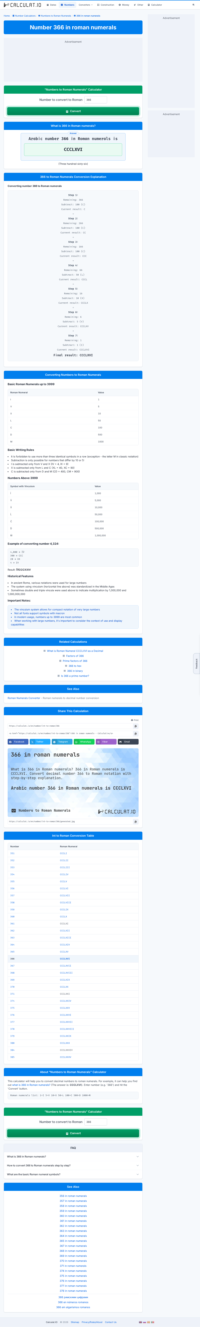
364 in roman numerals (73, 1235)
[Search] (193, 4)
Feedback (196, 664)
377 (12, 1022)
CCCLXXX (65, 1043)
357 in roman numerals (73, 1200)
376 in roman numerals (73, 1280)
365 (12, 951)
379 (12, 1036)
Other (140, 4)
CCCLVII (65, 895)
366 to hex (75, 665)
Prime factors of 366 (75, 660)
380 (12, 1043)
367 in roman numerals (73, 1245)
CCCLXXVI (65, 1015)
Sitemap (75, 1322)
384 (12, 1050)
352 (12, 860)
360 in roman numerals (73, 1215)
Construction (107, 4)
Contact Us (110, 1322)
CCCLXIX (65, 980)
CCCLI (63, 853)
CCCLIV (64, 874)
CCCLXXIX (65, 1036)
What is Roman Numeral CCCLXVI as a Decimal (75, 650)
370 (12, 987)
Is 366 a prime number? (75, 675)
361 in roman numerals (73, 1220)
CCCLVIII (65, 902)
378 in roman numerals (73, 1290)
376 (12, 1015)
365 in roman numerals (73, 1240)
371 (12, 994)
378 (12, 1029)
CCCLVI (64, 888)
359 (12, 909)
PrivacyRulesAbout (92, 1322)
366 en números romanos (73, 1302)
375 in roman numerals (73, 1275)
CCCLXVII (65, 965)
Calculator (156, 4)
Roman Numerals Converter (24, 698)
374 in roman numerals (73, 1270)
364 (12, 944)
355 (12, 881)
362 (12, 930)
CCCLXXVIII (67, 1029)
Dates (53, 4)
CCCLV (63, 881)
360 (12, 916)
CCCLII (64, 860)
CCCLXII (65, 930)
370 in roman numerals (73, 1260)
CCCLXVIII (66, 973)
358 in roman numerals (73, 1205)
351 (12, 853)
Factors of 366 (75, 655)
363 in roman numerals (73, 1230)
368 (12, 973)
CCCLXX (64, 987)
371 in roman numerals (73, 1265)
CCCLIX (64, 909)
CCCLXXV (65, 1008)
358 (12, 902)
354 (12, 874)
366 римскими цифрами (73, 1297)
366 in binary (75, 670)
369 (12, 980)
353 (12, 867)
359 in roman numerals (73, 1210)
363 (12, 937)
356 (12, 888)
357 (12, 895)
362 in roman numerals (73, 1225)
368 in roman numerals (73, 1250)
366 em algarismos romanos (73, 1307)
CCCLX (63, 916)
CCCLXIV (65, 944)
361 (12, 923)
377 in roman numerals (73, 1285)
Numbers (69, 4)
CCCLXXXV (65, 1057)
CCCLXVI (65, 958)
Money (125, 4)
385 (12, 1057)
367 (12, 965)
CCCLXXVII (66, 1022)
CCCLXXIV (65, 1001)
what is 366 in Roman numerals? (31, 1084)
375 (12, 1008)
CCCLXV (64, 951)
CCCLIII (65, 867)
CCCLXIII (65, 937)
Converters (84, 4)
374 (12, 1001)
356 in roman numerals (73, 1195)
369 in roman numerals (73, 1255)
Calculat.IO (52, 1322)
